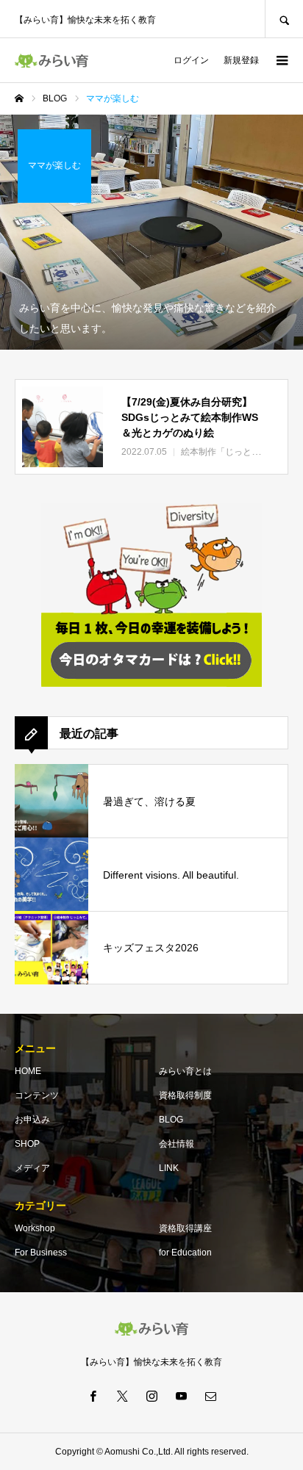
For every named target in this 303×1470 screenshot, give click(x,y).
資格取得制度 (185, 1095)
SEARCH (284, 18)
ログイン (191, 60)
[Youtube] (181, 1395)
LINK (169, 1168)
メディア (32, 1168)
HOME (28, 1071)
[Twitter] (122, 1395)
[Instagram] (151, 1395)
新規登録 (241, 60)
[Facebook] (92, 1395)
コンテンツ (37, 1095)
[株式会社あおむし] (51, 61)
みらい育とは (185, 1071)
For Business (41, 1252)
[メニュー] (281, 60)
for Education (185, 1252)
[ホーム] (19, 98)
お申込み (32, 1119)
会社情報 (176, 1144)
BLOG (171, 1119)
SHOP (27, 1144)
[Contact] (210, 1395)
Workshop (35, 1228)
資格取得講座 (185, 1228)
